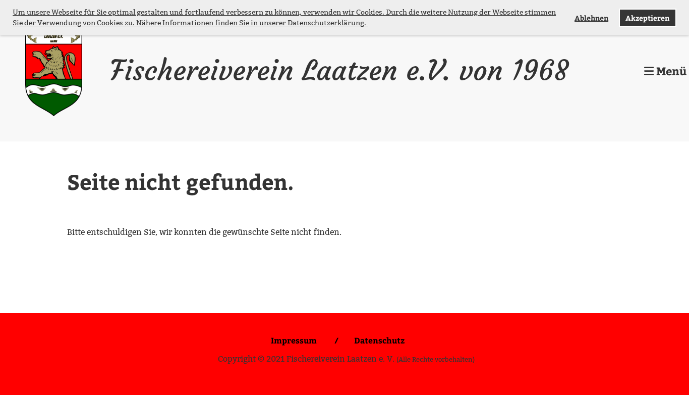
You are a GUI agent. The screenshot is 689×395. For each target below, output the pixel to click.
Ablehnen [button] (591, 18)
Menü (670, 70)
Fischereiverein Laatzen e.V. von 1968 (339, 71)
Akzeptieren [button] (647, 18)
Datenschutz (379, 340)
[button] (369, 23)
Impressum (295, 340)
